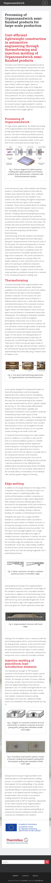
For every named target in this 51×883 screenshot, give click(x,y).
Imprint (15, 876)
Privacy (35, 876)
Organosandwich (14, 2)
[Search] (46, 862)
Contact (25, 876)
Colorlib (24, 881)
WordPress (39, 881)
